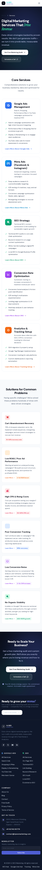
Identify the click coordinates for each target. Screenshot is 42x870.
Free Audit (6, 803)
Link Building (27, 768)
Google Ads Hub (17, 867)
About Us (5, 792)
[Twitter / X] (8, 745)
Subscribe (21, 853)
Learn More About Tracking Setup (18, 367)
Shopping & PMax (8, 764)
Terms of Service (8, 810)
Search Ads (6, 761)
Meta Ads (36, 867)
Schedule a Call (10, 59)
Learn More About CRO (14, 316)
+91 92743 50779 (13, 829)
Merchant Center (8, 775)
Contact (5, 799)
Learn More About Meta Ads (16, 208)
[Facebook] (3, 745)
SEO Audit (26, 775)
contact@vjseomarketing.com (18, 834)
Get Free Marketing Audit (13, 52)
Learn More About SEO (14, 260)
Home (4, 16)
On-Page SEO (28, 761)
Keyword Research (29, 772)
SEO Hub (5, 867)
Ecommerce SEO (29, 783)
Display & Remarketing (10, 768)
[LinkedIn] (17, 745)
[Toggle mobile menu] (39, 3)
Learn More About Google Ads (17, 149)
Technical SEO (28, 764)
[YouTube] (12, 745)
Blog (3, 795)
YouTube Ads (7, 772)
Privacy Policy (7, 806)
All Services (6, 757)
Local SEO (26, 779)
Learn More (9, 478)
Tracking (27, 867)
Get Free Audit (10, 712)
